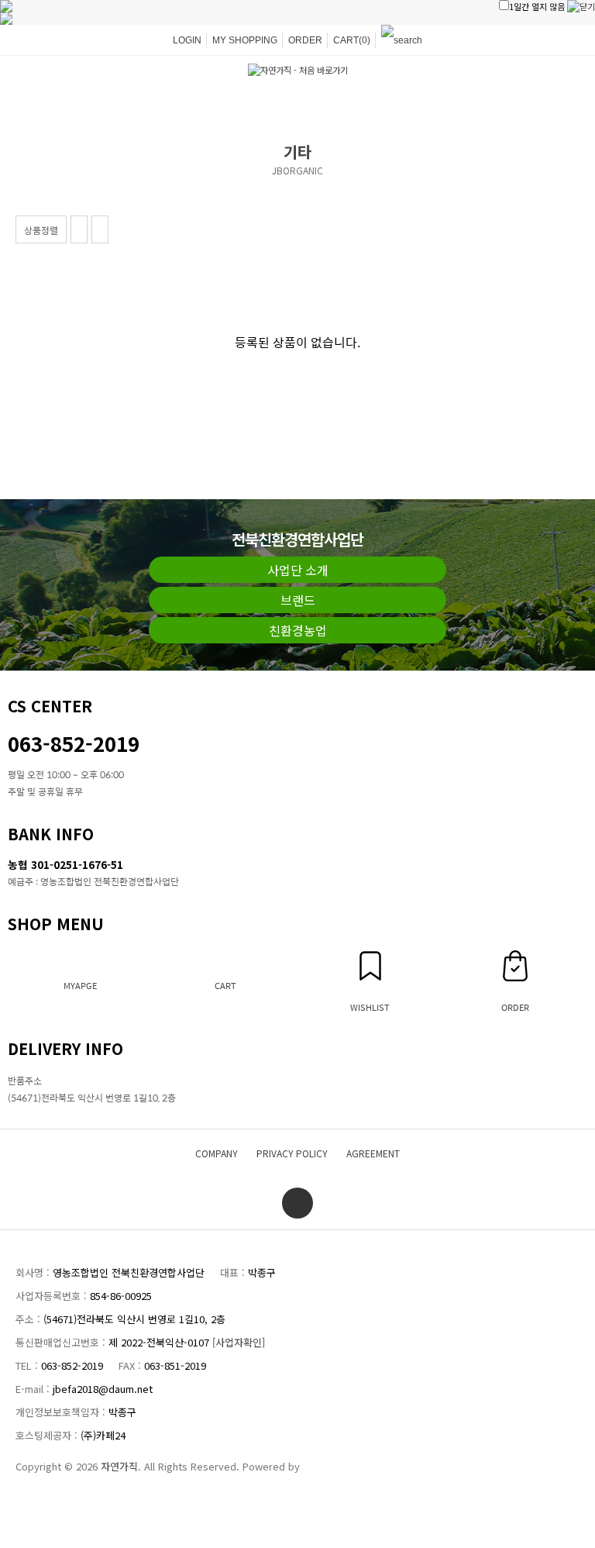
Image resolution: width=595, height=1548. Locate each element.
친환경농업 (298, 630)
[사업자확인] (238, 1342)
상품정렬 (41, 229)
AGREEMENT (373, 1153)
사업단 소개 (297, 569)
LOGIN (187, 40)
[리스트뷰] (79, 229)
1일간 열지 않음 (537, 6)
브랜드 (297, 600)
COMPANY (216, 1153)
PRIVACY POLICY (292, 1153)
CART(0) (351, 40)
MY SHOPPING (244, 40)
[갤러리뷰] (99, 229)
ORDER (305, 40)
